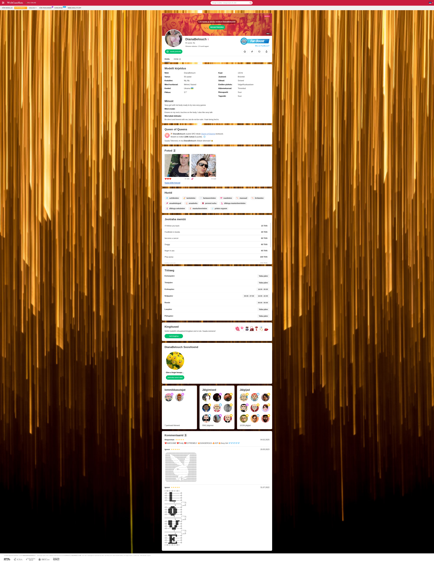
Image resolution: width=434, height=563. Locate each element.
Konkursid (58, 8)
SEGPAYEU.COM (76, 555)
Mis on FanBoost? (262, 46)
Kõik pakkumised (45, 8)
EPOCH (67, 555)
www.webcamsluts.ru (29, 555)
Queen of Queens (208, 134)
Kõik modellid (7, 8)
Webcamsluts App (74, 8)
